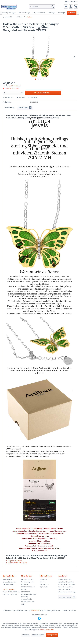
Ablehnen (25, 635)
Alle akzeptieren (38, 635)
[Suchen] (53, 6)
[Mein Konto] (71, 6)
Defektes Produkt (27, 579)
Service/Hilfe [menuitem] (71, 2)
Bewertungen (25, 107)
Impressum (43, 587)
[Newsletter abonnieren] (74, 597)
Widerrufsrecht (26, 599)
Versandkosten (35, 610)
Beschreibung (9, 107)
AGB (22, 604)
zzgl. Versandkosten (15, 86)
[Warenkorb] (76, 6)
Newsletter (43, 579)
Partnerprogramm (27, 582)
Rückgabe (24, 597)
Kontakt (24, 589)
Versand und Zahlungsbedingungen (29, 593)
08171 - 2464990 (8, 589)
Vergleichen (9, 97)
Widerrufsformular (27, 602)
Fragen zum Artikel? (15, 561)
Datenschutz (44, 584)
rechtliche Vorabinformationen (28, 585)
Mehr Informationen (47, 630)
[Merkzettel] (66, 6)
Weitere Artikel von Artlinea (17, 563)
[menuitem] (42, 6)
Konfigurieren (52, 635)
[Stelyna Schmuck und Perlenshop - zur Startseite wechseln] (9, 7)
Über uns (43, 582)
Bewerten (33, 97)
